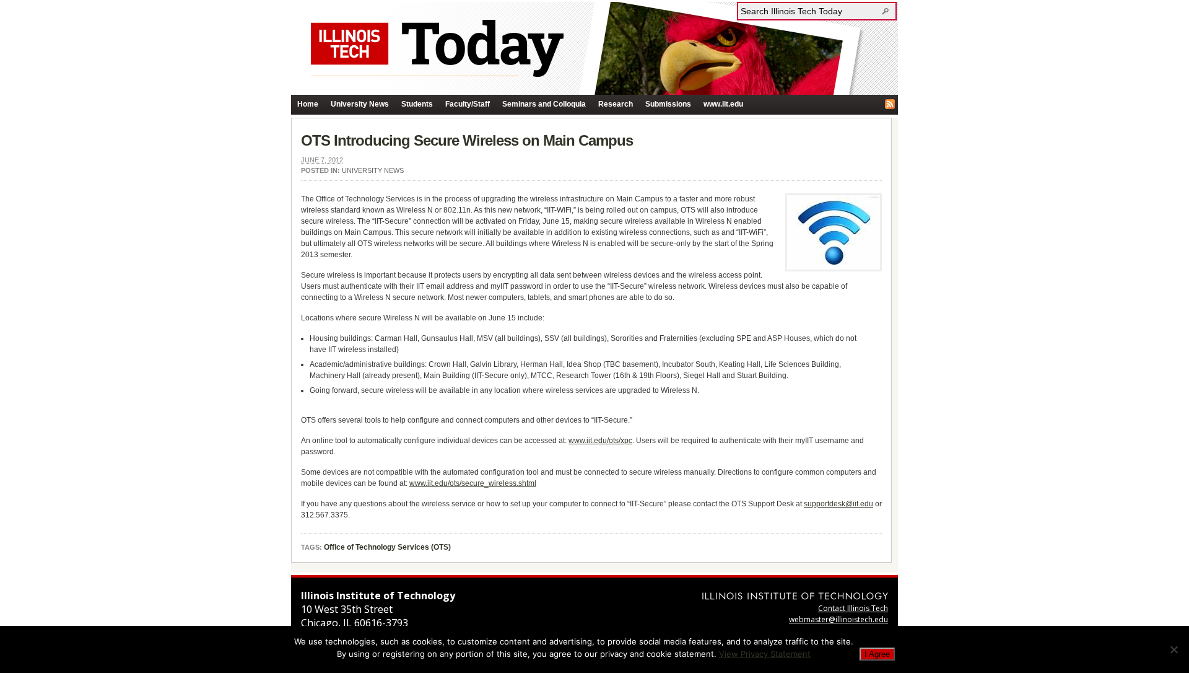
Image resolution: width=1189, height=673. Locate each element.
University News (360, 104)
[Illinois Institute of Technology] (795, 596)
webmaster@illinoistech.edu (838, 619)
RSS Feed (890, 104)
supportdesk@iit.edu (838, 503)
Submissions (668, 104)
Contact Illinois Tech (853, 608)
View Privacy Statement (765, 654)
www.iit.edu (723, 104)
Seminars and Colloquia (544, 104)
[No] (1173, 649)
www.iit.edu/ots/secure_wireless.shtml (472, 483)
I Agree (877, 654)
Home (307, 104)
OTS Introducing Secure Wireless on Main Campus (467, 140)
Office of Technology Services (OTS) (387, 547)
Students (417, 104)
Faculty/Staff (467, 104)
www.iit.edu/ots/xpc (600, 440)
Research (615, 104)
